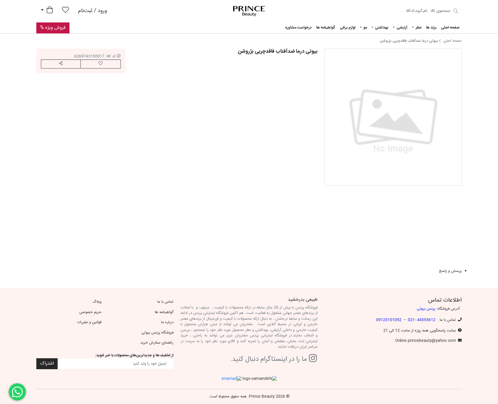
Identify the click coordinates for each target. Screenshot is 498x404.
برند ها (431, 27)
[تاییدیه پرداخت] (456, 11)
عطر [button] (418, 27)
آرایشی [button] (402, 27)
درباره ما (167, 322)
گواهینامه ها (325, 27)
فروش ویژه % (53, 28)
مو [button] (365, 27)
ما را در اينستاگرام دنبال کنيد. (269, 360)
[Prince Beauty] (249, 11)
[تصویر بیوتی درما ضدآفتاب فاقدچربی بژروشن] (393, 117)
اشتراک (47, 363)
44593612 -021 (421, 320)
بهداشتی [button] (381, 27)
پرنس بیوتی (426, 309)
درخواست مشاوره (298, 27)
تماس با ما (165, 302)
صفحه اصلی (450, 27)
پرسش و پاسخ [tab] (450, 271)
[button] (61, 64)
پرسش (310, 214)
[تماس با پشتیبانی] (17, 392)
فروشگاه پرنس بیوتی (157, 332)
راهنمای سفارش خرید (156, 343)
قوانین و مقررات (89, 322)
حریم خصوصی (90, 312)
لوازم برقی (347, 27)
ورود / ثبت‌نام (92, 11)
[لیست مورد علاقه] (65, 11)
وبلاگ (97, 302)
